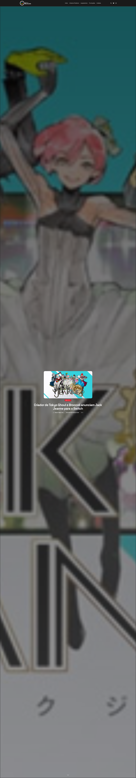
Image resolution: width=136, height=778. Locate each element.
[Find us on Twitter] (111, 3)
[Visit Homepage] (29, 3)
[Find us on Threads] (116, 3)
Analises (99, 3)
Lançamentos (84, 3)
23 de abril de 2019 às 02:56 (72, 412)
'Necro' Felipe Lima (59, 412)
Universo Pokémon (74, 3)
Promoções (92, 3)
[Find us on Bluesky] (113, 3)
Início (66, 3)
